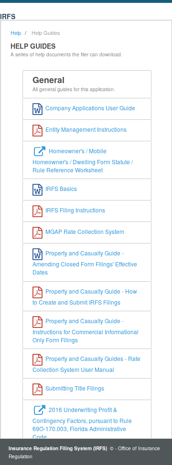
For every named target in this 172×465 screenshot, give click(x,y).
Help (16, 32)
